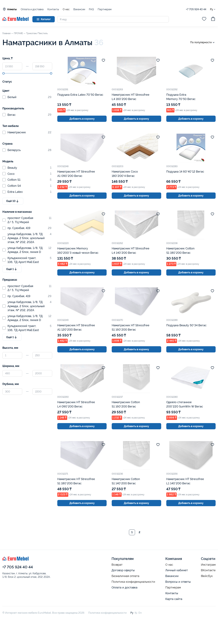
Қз (136, 612)
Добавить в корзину (82, 118)
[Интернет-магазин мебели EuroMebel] (15, 20)
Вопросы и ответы (178, 581)
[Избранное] (204, 19)
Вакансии (79, 9)
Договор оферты (123, 570)
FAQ (91, 9)
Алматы (12, 9)
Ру (211, 9)
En (140, 612)
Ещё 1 (10, 269)
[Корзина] (213, 19)
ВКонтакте (208, 570)
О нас (66, 9)
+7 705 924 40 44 (196, 9)
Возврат (117, 564)
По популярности (201, 42)
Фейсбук (207, 576)
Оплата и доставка (32, 9)
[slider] (3, 73)
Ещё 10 (10, 201)
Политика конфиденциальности (133, 581)
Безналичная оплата (125, 576)
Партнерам (105, 9)
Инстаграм (208, 564)
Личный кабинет (176, 570)
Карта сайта (173, 599)
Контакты (53, 9)
